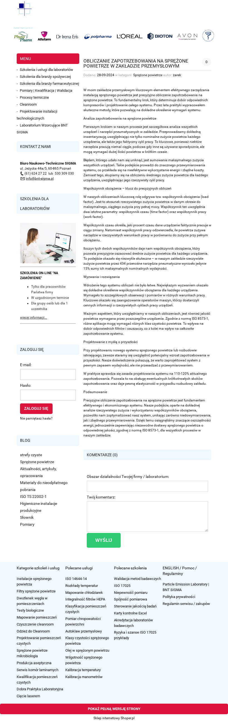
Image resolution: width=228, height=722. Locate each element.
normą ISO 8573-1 (145, 430)
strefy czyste (31, 455)
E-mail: (25, 365)
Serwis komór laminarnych (37, 670)
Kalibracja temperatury (83, 670)
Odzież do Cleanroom (33, 631)
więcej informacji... (33, 317)
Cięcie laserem (28, 696)
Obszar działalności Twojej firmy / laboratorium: (128, 476)
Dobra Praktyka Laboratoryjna (40, 689)
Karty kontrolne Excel (130, 613)
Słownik (27, 517)
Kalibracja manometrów (84, 677)
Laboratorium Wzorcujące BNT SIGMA (42, 128)
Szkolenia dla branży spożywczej (45, 77)
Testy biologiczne (30, 610)
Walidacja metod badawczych (137, 579)
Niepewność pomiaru (130, 592)
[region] (114, 35)
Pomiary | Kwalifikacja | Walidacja (46, 90)
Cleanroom (28, 104)
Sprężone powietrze (37, 462)
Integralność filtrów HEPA (85, 599)
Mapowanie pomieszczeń (37, 617)
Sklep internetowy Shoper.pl (114, 718)
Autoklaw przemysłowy (83, 631)
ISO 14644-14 (76, 579)
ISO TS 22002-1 (33, 496)
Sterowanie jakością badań (135, 606)
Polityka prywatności (179, 597)
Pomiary (27, 524)
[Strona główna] (25, 8)
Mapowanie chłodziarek (84, 592)
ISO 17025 (122, 586)
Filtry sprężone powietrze (36, 591)
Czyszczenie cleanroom (35, 624)
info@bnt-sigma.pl (40, 178)
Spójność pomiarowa (130, 599)
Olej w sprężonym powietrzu (87, 650)
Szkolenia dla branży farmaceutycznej (49, 83)
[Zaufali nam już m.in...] (114, 35)
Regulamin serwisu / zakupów (186, 604)
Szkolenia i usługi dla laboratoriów (46, 70)
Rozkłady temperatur (81, 586)
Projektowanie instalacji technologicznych (37, 114)
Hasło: (25, 385)
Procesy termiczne (34, 97)
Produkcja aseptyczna (34, 663)
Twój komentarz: (101, 497)
